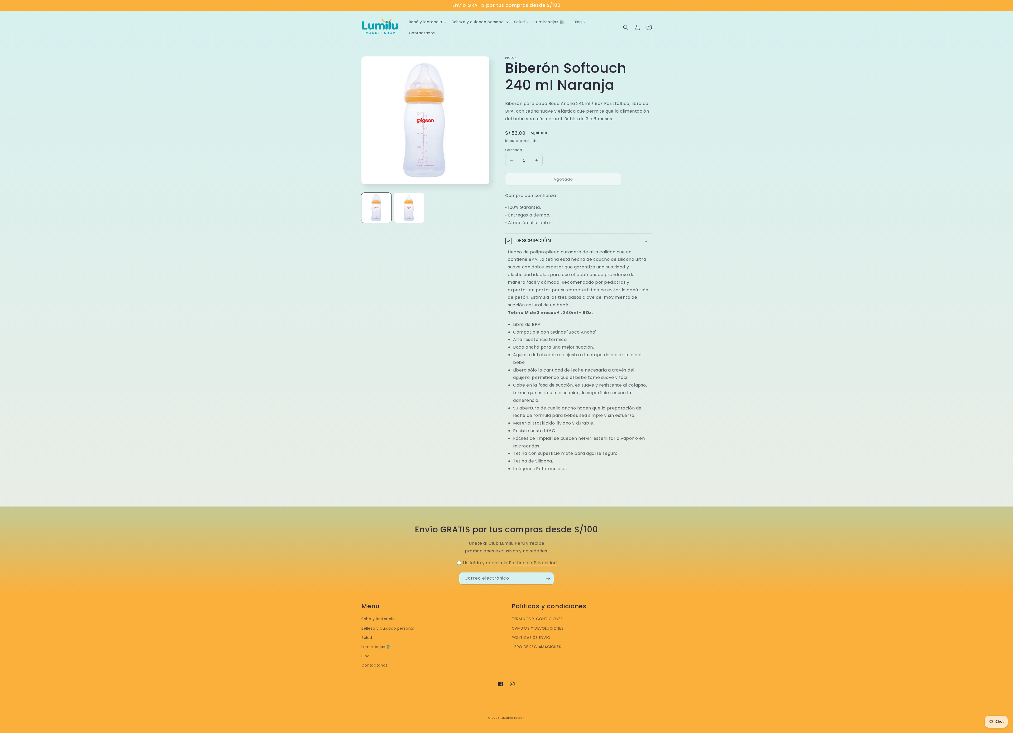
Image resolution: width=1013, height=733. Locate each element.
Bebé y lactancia (378, 618)
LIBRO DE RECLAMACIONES (536, 646)
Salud (366, 637)
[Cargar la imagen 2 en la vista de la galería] (409, 208)
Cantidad (513, 149)
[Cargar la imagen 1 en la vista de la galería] (376, 208)
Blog (365, 656)
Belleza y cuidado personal (387, 628)
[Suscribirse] (548, 578)
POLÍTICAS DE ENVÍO (531, 637)
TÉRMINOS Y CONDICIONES (537, 618)
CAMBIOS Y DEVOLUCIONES (537, 628)
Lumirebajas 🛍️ (376, 646)
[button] (626, 27)
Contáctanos (374, 665)
